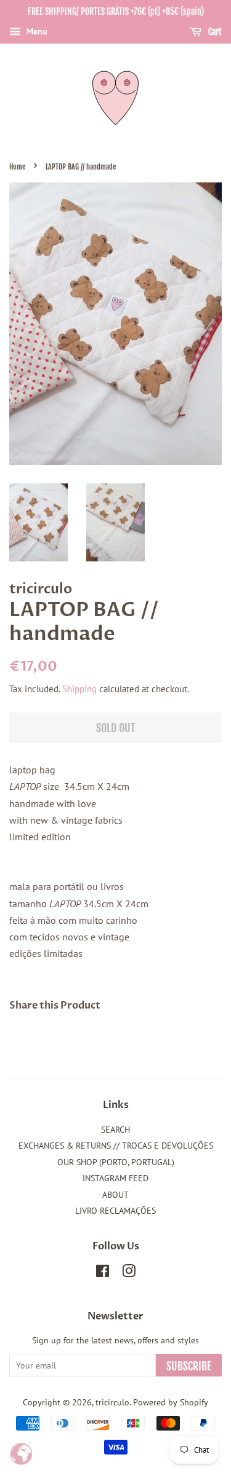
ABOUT (115, 1194)
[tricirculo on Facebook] (102, 1273)
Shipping (79, 689)
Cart (214, 31)
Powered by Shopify (170, 1402)
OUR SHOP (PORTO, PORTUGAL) (115, 1162)
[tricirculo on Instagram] (129, 1273)
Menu (35, 31)
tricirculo (112, 1402)
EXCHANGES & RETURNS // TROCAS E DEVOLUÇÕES (115, 1145)
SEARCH (115, 1129)
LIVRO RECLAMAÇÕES (115, 1210)
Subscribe (188, 1366)
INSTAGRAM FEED (115, 1178)
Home (17, 166)
